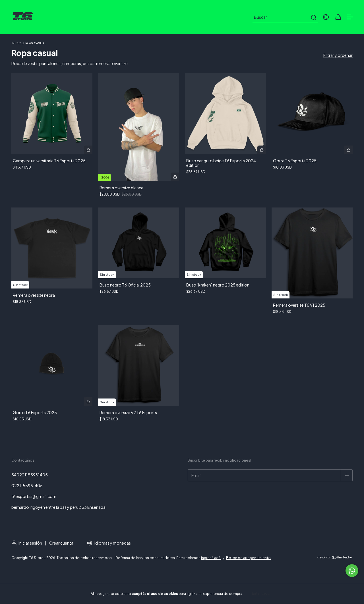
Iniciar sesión (30, 542)
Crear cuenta (61, 542)
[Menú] (350, 17)
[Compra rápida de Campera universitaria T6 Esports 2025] (88, 150)
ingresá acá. (211, 558)
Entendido (261, 593)
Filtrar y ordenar (338, 55)
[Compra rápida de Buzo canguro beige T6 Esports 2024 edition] (261, 150)
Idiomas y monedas (112, 542)
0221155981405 (27, 485)
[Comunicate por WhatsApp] (352, 570)
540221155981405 (29, 474)
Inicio (16, 43)
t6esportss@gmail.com (33, 496)
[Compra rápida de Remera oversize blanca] (175, 177)
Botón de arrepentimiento (248, 558)
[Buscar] (313, 17)
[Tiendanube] (335, 558)
